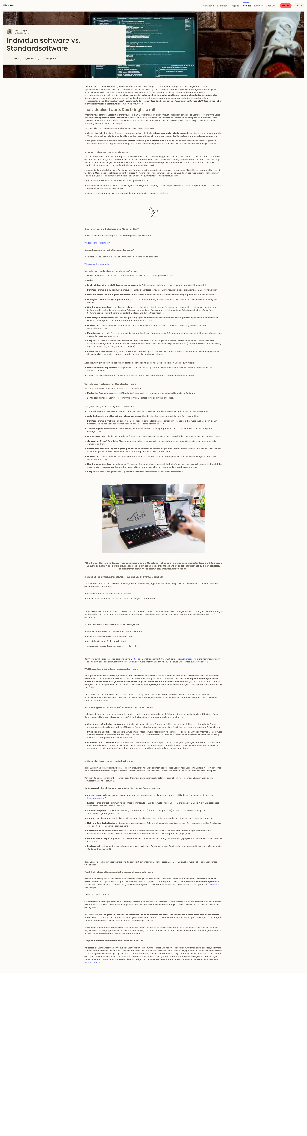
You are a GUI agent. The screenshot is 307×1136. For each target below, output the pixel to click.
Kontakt (286, 5)
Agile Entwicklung (32, 58)
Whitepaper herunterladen (97, 243)
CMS (135, 659)
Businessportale (190, 659)
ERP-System (14, 58)
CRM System (50, 58)
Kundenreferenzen (96, 798)
